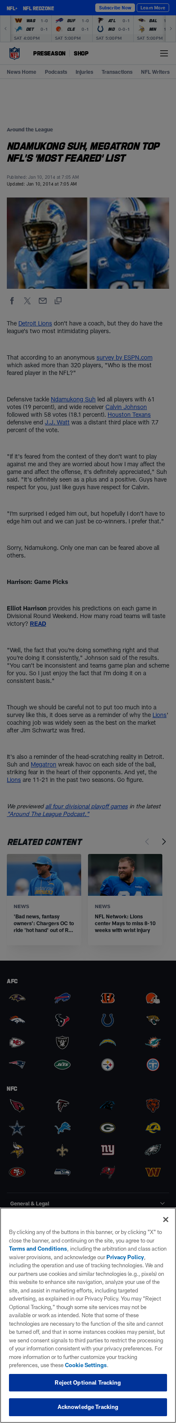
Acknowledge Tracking (88, 1406)
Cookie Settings (86, 1365)
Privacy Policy (125, 1257)
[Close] (165, 1219)
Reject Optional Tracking (88, 1382)
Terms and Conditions (38, 1248)
